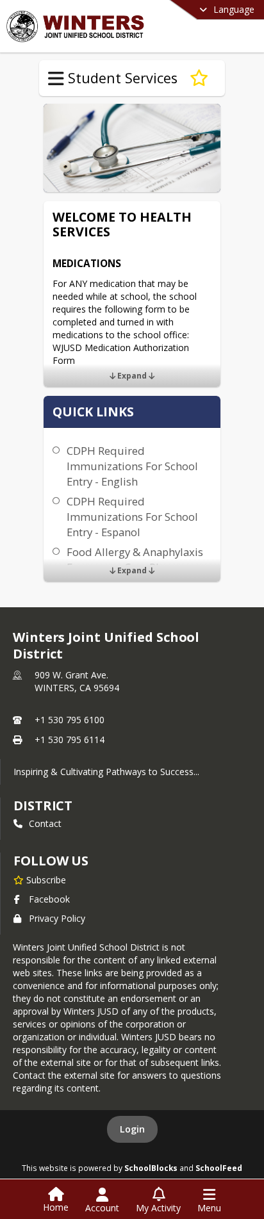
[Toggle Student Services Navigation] (56, 79)
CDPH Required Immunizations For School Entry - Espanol (132, 516)
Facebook (49, 899)
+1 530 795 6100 (69, 720)
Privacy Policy (57, 918)
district (42, 805)
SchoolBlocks (150, 1168)
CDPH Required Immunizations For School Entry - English (132, 466)
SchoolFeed (218, 1168)
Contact (45, 823)
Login (132, 1129)
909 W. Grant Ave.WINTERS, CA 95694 (77, 681)
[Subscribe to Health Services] (199, 78)
